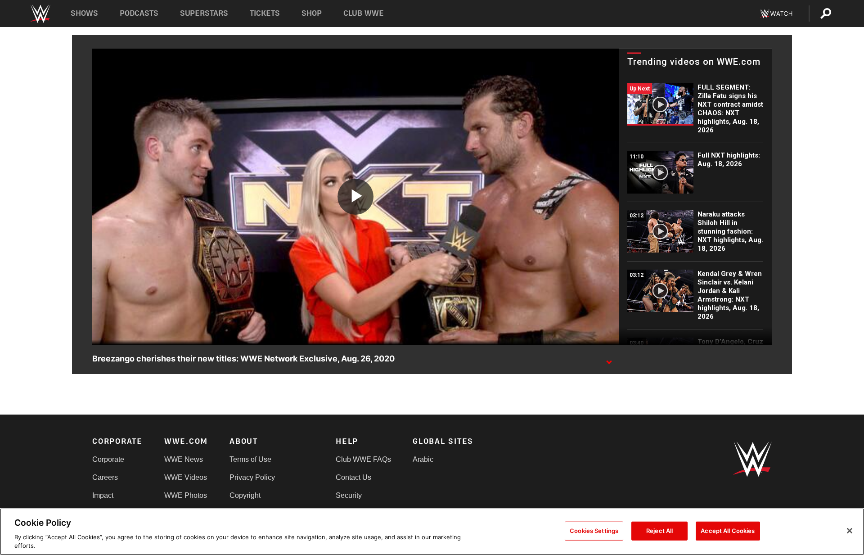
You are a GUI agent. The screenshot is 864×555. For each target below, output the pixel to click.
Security (349, 495)
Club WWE (363, 13)
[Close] (850, 531)
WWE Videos (185, 477)
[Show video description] (609, 359)
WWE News (183, 459)
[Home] (39, 13)
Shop (312, 13)
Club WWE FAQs (363, 459)
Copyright (245, 495)
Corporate (108, 459)
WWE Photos (185, 495)
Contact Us (353, 477)
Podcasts (139, 13)
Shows (84, 13)
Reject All (659, 530)
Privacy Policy (252, 477)
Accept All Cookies (728, 530)
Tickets (265, 13)
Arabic (423, 459)
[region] (432, 531)
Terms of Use (250, 459)
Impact (102, 495)
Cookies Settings (594, 530)
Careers (105, 477)
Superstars (204, 13)
